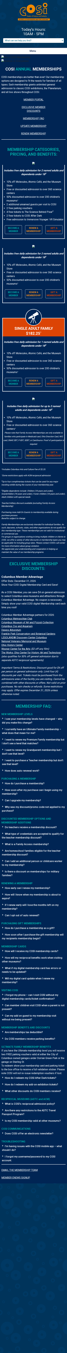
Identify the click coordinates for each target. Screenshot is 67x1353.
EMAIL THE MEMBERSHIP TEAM (19, 1170)
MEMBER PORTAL (33, 99)
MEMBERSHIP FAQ (33, 118)
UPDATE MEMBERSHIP (33, 126)
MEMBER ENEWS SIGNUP (15, 1177)
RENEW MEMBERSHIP (33, 133)
